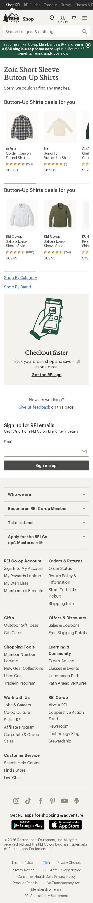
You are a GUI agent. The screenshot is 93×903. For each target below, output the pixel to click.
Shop (28, 19)
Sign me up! (46, 465)
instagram (16, 801)
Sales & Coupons (64, 625)
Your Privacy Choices (65, 862)
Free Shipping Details (68, 632)
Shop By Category (20, 277)
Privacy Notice (23, 870)
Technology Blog (64, 733)
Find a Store (15, 770)
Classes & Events (64, 668)
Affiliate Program (19, 727)
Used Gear (13, 675)
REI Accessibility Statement (46, 896)
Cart (74, 18)
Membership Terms (46, 889)
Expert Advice (61, 660)
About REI (58, 704)
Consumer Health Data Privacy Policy (46, 876)
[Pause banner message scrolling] (87, 45)
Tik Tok (28, 801)
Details (72, 431)
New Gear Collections (23, 668)
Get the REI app (46, 374)
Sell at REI (13, 719)
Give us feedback (34, 407)
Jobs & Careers (17, 704)
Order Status (60, 568)
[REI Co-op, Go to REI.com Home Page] (11, 18)
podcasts (77, 801)
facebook (40, 801)
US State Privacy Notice (62, 870)
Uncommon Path (64, 675)
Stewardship (60, 741)
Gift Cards (13, 632)
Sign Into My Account (24, 568)
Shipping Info (61, 603)
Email (8, 442)
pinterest (53, 801)
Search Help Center (22, 762)
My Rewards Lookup (22, 575)
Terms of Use (22, 862)
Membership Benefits (23, 590)
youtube (65, 801)
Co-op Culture (17, 712)
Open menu (85, 18)
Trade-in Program (19, 683)
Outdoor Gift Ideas (21, 625)
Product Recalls (25, 883)
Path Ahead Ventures (68, 683)
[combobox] (46, 31)
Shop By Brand (17, 286)
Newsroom (59, 726)
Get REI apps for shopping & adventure (46, 815)
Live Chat (12, 777)
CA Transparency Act (63, 883)
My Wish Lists (16, 583)
